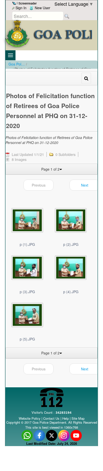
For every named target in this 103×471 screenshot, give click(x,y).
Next (84, 185)
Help (66, 418)
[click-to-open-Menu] (11, 55)
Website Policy (29, 418)
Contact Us (51, 418)
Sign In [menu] (20, 7)
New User (42, 7)
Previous (39, 185)
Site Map (78, 418)
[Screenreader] (25, 2)
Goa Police (16, 64)
